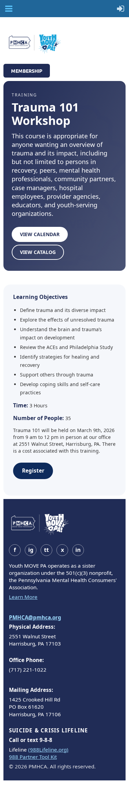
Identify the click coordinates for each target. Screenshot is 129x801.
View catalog (38, 252)
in (78, 550)
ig (30, 550)
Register (33, 470)
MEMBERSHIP (26, 71)
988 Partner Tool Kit (33, 756)
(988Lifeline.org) (48, 749)
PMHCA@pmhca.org (35, 617)
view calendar (40, 234)
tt (46, 550)
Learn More (23, 596)
